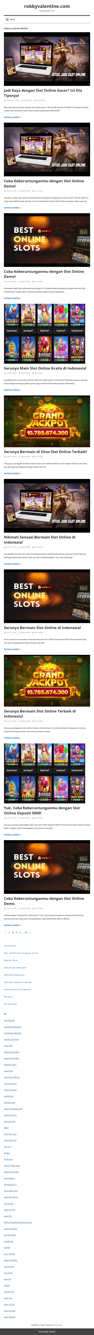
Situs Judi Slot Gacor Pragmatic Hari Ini (21, 953)
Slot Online (41, 100)
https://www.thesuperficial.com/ (18, 1222)
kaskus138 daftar (11, 1052)
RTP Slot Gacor (10, 1004)
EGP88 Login (9, 1102)
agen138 (8, 1216)
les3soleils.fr (9, 1178)
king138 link (9, 1020)
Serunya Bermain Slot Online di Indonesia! (42, 627)
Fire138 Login (10, 946)
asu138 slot (9, 1266)
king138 (7, 1279)
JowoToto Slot (10, 1084)
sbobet (7, 1153)
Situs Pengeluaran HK (13, 1109)
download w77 (10, 1184)
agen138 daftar (10, 1260)
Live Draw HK (9, 1121)
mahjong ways (10, 1065)
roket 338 (8, 1046)
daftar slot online (11, 1172)
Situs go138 (9, 1304)
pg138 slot (8, 1203)
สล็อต (6, 1128)
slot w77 (7, 1147)
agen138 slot (9, 1210)
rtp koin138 (9, 1292)
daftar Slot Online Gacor (14, 975)
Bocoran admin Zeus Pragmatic (17, 989)
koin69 (7, 1247)
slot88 (7, 1285)
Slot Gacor (8, 997)
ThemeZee (58, 1325)
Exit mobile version (47, 1332)
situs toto (8, 1298)
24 (26, 932)
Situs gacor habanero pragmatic (18, 982)
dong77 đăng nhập (12, 1165)
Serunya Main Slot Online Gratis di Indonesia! (45, 368)
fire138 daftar (10, 1235)
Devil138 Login (10, 1115)
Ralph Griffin (27, 100)
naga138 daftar (10, 1229)
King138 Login (10, 1134)
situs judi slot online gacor (15, 967)
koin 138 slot (9, 1254)
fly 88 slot (8, 1159)
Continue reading (11, 117)
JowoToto (8, 1071)
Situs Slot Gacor (11, 960)
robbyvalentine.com (47, 6)
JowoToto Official (11, 1077)
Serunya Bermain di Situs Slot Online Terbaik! (45, 451)
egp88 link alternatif (12, 1027)
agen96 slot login (11, 1039)
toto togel (8, 1273)
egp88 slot (8, 1096)
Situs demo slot (11, 1191)
